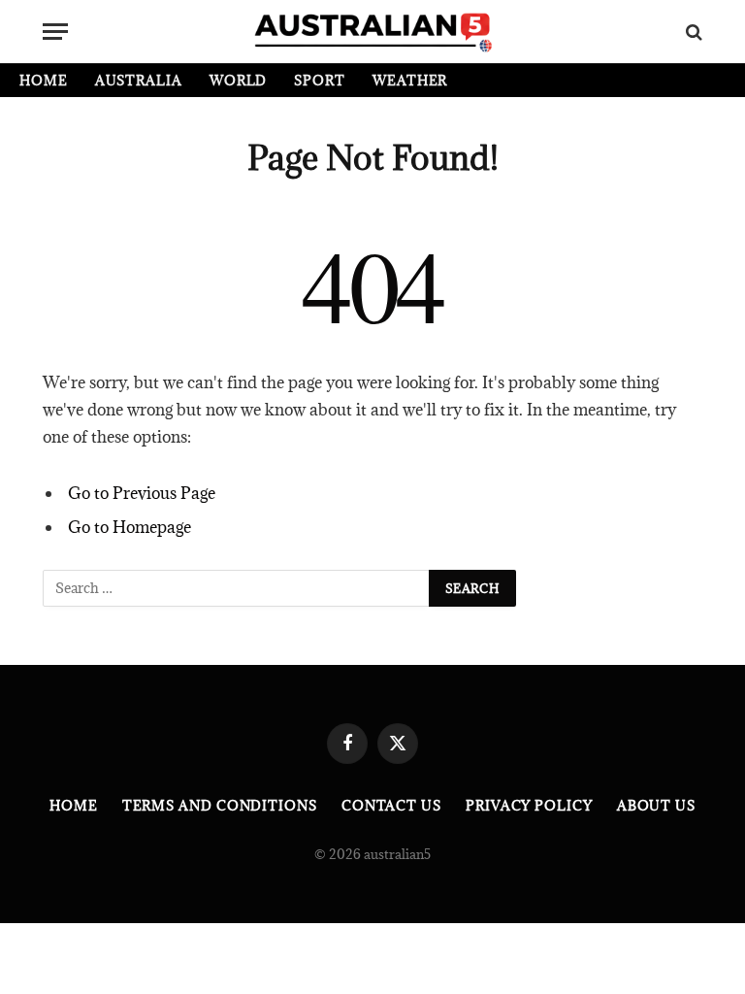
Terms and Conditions (219, 805)
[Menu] (55, 31)
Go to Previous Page (141, 493)
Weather (409, 80)
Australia (138, 80)
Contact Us (391, 805)
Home (43, 80)
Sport (319, 80)
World (239, 80)
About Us (656, 805)
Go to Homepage (129, 527)
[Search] (692, 31)
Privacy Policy (529, 805)
